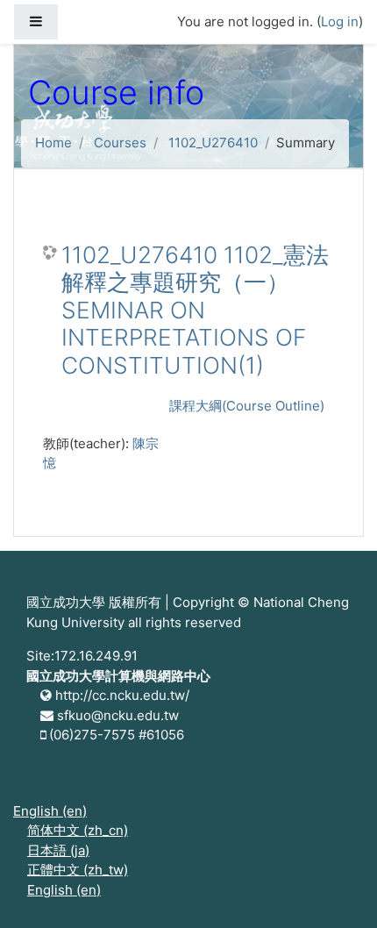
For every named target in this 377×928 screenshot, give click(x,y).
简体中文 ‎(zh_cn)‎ (77, 830)
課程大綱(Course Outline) (246, 405)
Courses (120, 142)
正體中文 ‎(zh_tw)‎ (77, 869)
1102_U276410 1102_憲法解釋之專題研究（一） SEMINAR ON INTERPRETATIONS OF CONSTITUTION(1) (195, 310)
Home (53, 142)
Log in (340, 21)
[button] (337, 890)
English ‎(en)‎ (50, 811)
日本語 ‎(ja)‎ (58, 850)
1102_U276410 (213, 142)
